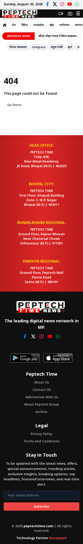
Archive (41, 411)
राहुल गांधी (57, 47)
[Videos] (61, 13)
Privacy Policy (41, 434)
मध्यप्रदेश (38, 25)
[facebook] (25, 336)
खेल (52, 25)
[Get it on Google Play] (25, 358)
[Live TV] (70, 13)
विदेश (24, 25)
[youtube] (49, 336)
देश (14, 25)
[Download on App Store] (58, 358)
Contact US (42, 389)
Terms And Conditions (41, 441)
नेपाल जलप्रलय (18, 47)
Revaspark (58, 538)
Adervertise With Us (41, 397)
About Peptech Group (41, 404)
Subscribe (41, 506)
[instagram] (41, 336)
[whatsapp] (58, 336)
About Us (41, 382)
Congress (39, 47)
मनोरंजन (64, 25)
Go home (14, 105)
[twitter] (33, 336)
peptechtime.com (38, 526)
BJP (70, 47)
